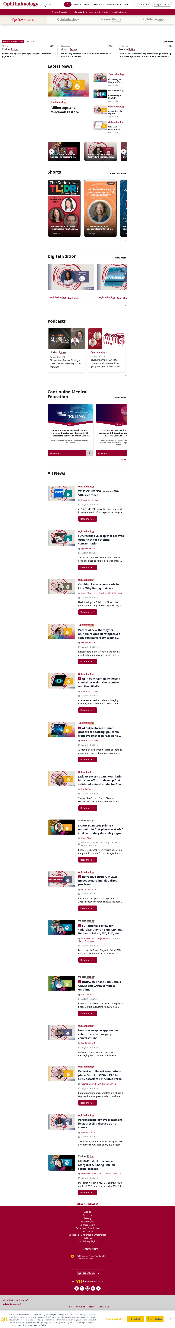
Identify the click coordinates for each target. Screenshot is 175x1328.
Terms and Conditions (87, 1228)
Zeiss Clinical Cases (118, 12)
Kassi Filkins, (87, 593)
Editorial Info (87, 1221)
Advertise (87, 1215)
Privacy (87, 1218)
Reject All (135, 1319)
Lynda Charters (88, 548)
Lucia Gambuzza (88, 889)
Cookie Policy (40, 1325)
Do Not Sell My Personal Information (87, 1234)
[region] (87, 1319)
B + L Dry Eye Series (93, 12)
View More (168, 41)
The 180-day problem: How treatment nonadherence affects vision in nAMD (27, 55)
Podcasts (98, 4)
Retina (106, 12)
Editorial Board (87, 1224)
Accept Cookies (155, 1319)
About (87, 1211)
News (91, 1306)
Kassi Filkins (86, 838)
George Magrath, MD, (91, 1084)
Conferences (113, 4)
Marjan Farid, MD (89, 1132)
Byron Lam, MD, (88, 938)
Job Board (87, 1238)
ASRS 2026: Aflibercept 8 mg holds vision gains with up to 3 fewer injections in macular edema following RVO (87, 55)
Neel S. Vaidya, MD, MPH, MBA (108, 593)
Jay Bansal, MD (88, 1043)
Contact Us (87, 1231)
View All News (85, 1204)
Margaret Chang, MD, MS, (93, 1173)
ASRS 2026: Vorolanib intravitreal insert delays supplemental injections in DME (141, 55)
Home (69, 1306)
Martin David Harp (89, 500)
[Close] (171, 1319)
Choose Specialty (59, 12)
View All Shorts (118, 173)
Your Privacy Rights (87, 1241)
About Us (80, 1306)
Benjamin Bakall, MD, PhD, (109, 938)
